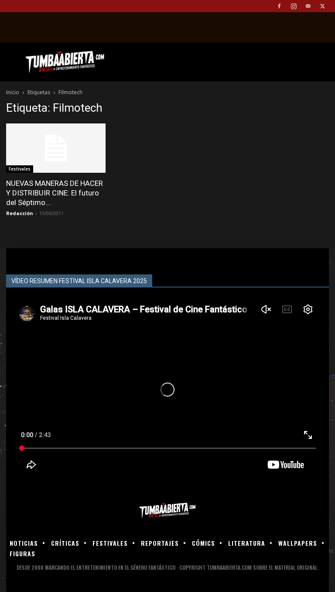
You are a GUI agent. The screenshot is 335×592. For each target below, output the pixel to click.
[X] (322, 6)
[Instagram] (293, 6)
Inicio (12, 92)
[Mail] (307, 6)
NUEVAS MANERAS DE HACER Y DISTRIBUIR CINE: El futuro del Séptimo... (54, 193)
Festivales (20, 169)
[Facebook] (279, 6)
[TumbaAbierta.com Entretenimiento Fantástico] (167, 510)
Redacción (19, 213)
